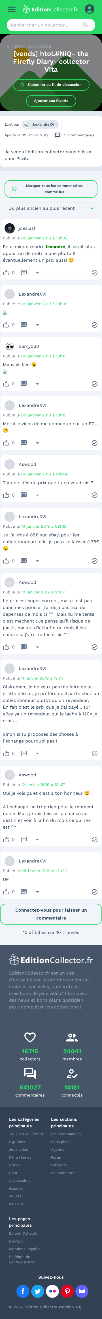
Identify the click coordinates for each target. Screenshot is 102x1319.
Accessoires (20, 1180)
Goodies (16, 1188)
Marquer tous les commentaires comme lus (47, 189)
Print (13, 1173)
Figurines (17, 1142)
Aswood (27, 464)
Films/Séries (20, 1157)
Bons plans (61, 1142)
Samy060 (29, 346)
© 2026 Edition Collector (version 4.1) (45, 1307)
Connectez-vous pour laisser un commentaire (51, 914)
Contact (16, 1241)
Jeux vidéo (18, 1149)
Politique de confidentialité (22, 1260)
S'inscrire (59, 1165)
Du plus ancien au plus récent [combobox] (41, 208)
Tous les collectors (26, 1134)
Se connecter (63, 1173)
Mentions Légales (25, 1249)
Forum (56, 1157)
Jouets (15, 1196)
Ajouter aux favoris (51, 101)
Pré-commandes (66, 1134)
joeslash (28, 228)
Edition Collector (24, 1233)
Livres (14, 1165)
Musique (16, 1204)
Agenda (57, 1149)
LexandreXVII (45, 124)
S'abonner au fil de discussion (54, 84)
